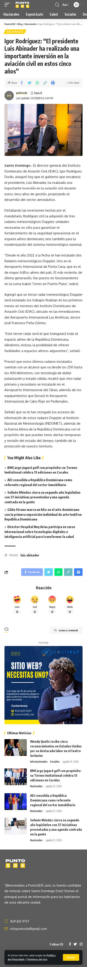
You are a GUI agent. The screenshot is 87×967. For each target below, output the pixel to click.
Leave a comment (68, 630)
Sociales (55, 761)
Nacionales (15, 31)
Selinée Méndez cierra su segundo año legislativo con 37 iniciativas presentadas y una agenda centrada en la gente (42, 497)
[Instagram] (81, 944)
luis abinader (30, 555)
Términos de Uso (36, 959)
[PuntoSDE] (22, 4)
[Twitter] (75, 944)
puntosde (21, 92)
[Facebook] (70, 944)
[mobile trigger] (8, 4)
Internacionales (39, 761)
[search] (57, 4)
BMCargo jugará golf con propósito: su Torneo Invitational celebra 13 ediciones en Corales (55, 775)
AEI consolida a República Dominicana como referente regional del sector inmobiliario (52, 800)
